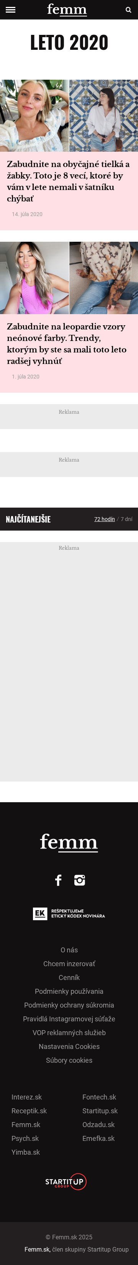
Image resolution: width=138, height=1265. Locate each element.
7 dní (126, 519)
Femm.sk (26, 1125)
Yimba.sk (26, 1152)
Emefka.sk (98, 1138)
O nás (69, 950)
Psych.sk (25, 1138)
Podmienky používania (69, 991)
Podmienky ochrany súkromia (69, 1005)
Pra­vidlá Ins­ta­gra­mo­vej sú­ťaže (69, 1019)
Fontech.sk (99, 1097)
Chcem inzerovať (69, 964)
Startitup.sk (100, 1111)
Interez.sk (27, 1097)
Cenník (69, 977)
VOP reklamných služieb (69, 1033)
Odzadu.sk (98, 1125)
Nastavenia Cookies (69, 1046)
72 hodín (104, 519)
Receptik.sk (29, 1111)
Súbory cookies (69, 1060)
